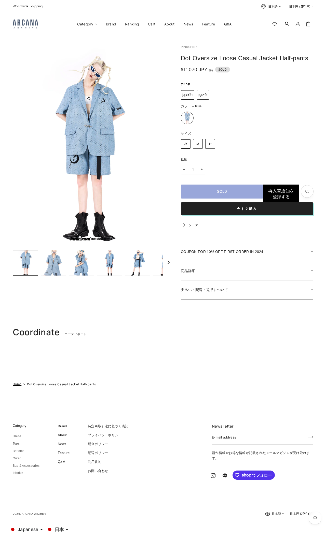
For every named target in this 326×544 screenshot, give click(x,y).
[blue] (187, 118)
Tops (16, 443)
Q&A (61, 462)
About (62, 435)
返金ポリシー (98, 444)
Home (17, 384)
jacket (187, 95)
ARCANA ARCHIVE (34, 514)
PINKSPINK (189, 47)
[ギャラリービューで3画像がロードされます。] (81, 263)
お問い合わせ (98, 471)
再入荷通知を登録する (281, 194)
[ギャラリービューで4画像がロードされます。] (109, 263)
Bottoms (18, 451)
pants (203, 95)
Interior (18, 473)
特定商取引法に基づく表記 (108, 426)
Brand (62, 426)
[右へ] (168, 262)
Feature (64, 453)
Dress (17, 436)
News (62, 444)
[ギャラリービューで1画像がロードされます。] (25, 263)
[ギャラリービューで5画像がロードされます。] (137, 263)
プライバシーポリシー (105, 435)
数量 (184, 159)
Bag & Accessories (26, 465)
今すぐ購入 (247, 208)
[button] (287, 24)
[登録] (310, 435)
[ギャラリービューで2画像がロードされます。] (53, 263)
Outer (17, 458)
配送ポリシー (98, 453)
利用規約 (94, 462)
